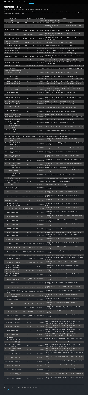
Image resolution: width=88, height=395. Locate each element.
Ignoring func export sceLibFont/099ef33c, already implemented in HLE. (64, 365)
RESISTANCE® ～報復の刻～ (12, 48)
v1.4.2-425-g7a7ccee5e (28, 283)
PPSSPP (7, 2)
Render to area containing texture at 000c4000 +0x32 (60, 92)
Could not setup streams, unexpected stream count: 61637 (62, 48)
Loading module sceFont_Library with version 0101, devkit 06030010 (62, 315)
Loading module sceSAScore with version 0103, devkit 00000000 (63, 148)
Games (26, 2)
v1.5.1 (29, 299)
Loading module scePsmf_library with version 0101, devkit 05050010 (62, 192)
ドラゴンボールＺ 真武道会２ (12, 208)
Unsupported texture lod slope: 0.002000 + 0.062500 (60, 42)
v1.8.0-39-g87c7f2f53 (29, 68)
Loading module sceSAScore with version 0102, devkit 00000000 (63, 232)
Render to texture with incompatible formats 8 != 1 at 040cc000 (63, 79)
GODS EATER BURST (12, 311)
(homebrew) (12, 68)
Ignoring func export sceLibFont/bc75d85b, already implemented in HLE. (64, 369)
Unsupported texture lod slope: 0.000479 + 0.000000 (60, 30)
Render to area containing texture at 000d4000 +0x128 (61, 114)
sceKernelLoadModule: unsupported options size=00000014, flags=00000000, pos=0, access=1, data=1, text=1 (63, 345)
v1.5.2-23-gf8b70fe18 (29, 243)
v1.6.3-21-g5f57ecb (28, 208)
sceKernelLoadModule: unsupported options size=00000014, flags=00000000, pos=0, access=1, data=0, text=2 (63, 330)
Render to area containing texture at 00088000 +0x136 (61, 72)
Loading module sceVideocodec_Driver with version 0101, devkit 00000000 (64, 220)
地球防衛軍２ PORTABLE (13, 178)
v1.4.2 (29, 62)
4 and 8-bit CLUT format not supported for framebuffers (61, 319)
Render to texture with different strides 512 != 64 (59, 134)
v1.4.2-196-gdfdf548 (29, 34)
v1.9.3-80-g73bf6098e (29, 136)
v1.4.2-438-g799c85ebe (28, 192)
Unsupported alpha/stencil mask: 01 (55, 184)
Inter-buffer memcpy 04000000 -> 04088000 (58, 181)
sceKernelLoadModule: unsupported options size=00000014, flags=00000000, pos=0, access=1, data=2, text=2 (63, 349)
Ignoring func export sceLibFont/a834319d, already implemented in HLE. (64, 353)
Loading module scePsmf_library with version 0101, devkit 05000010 (62, 303)
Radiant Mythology (12, 170)
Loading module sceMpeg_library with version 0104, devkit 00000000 (62, 156)
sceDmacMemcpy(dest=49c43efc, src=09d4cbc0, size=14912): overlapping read (63, 26)
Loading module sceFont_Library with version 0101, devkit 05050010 (62, 196)
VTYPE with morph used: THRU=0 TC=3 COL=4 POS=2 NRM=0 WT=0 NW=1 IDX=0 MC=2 (63, 89)
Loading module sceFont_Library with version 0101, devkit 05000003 (62, 278)
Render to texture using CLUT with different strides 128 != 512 (63, 76)
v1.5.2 (29, 20)
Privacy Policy (8, 390)
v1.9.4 (29, 48)
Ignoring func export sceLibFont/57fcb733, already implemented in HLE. (64, 361)
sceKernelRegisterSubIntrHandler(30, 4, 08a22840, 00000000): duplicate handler (63, 98)
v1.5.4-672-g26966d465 (28, 66)
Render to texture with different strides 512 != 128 (59, 101)
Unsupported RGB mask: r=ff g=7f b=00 (56, 136)
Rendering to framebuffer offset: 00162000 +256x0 (60, 111)
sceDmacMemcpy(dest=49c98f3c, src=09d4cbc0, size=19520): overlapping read (63, 62)
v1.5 (29, 200)
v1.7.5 (29, 72)
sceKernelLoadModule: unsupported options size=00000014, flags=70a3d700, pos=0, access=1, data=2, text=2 (63, 322)
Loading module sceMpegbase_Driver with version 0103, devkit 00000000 (63, 164)
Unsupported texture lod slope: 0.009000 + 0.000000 (60, 23)
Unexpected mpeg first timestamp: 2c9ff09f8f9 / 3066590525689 (64, 342)
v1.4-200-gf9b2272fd (29, 42)
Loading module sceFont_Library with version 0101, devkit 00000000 (62, 152)
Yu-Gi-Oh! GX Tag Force (13, 188)
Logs (31, 2)
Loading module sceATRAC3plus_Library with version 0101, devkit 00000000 (64, 229)
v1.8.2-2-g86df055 (29, 303)
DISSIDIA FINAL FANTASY (12, 26)
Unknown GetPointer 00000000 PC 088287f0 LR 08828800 (61, 59)
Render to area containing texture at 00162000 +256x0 (61, 107)
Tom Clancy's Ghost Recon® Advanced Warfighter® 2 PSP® (12, 72)
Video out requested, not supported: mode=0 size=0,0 (60, 50)
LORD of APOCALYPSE (12, 23)
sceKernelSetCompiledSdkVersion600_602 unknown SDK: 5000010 (64, 338)
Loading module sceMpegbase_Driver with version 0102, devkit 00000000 (63, 216)
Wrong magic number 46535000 (54, 20)
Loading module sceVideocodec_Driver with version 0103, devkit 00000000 (64, 139)
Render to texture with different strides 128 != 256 (59, 122)
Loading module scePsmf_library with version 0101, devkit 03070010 (62, 283)
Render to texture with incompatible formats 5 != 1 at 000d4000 (64, 117)
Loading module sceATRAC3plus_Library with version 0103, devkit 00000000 (64, 143)
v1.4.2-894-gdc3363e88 (28, 291)
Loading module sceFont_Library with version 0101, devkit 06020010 (62, 208)
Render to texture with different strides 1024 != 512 (60, 175)
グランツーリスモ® (12, 76)
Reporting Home (17, 2)
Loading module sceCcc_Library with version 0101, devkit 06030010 (62, 311)
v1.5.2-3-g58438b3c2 (29, 279)
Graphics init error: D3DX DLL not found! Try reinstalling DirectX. (64, 68)
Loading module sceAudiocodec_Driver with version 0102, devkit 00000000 (64, 235)
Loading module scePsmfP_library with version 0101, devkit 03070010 (62, 287)
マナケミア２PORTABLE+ (12, 167)
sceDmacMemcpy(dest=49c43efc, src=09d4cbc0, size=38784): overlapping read (63, 34)
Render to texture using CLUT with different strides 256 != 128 (63, 83)
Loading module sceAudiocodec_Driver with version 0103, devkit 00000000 (64, 160)
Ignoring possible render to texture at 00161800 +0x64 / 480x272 (64, 126)
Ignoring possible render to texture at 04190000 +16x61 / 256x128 (64, 66)
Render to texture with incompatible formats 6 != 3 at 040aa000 (64, 81)
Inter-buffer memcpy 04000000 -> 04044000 (58, 95)
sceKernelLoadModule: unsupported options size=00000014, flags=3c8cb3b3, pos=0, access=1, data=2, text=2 (63, 326)
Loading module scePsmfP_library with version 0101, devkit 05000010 (62, 307)
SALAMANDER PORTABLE (12, 322)
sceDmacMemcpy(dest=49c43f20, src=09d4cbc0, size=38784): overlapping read (63, 56)
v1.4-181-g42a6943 (28, 23)
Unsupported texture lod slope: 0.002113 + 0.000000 (60, 45)
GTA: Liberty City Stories (13, 45)
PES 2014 (12, 59)
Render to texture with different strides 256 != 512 (59, 86)
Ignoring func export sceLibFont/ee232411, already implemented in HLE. (64, 374)
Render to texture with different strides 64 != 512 (59, 104)
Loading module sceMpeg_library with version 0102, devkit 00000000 (62, 212)
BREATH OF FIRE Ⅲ (12, 92)
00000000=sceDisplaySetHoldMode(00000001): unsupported (62, 53)
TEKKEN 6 (13, 20)
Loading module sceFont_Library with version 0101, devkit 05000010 (62, 239)
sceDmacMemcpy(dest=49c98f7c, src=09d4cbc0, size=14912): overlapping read (63, 38)
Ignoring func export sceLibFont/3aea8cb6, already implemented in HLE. (64, 378)
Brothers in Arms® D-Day (12, 53)
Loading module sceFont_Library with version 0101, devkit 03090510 (62, 200)
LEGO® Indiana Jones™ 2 (12, 50)
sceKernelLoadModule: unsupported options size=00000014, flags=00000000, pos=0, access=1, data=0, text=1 (63, 334)
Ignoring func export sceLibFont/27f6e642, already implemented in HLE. (64, 357)
